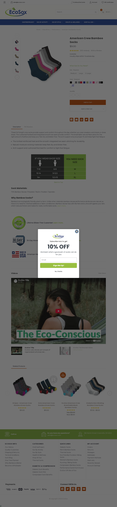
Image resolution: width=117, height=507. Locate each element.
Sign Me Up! (58, 265)
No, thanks (58, 271)
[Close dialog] (76, 231)
